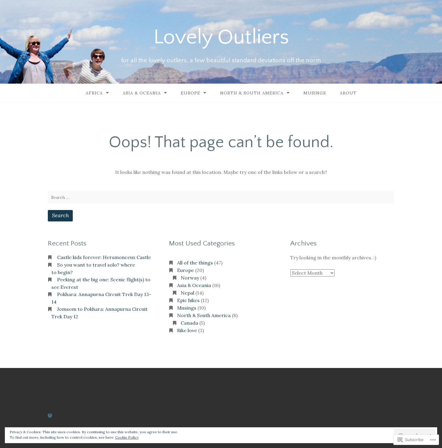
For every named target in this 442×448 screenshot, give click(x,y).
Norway (190, 278)
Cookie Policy (127, 437)
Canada (189, 323)
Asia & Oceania (142, 93)
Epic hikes (188, 300)
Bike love (187, 330)
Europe (190, 93)
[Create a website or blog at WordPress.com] (50, 415)
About (348, 93)
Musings (314, 93)
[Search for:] (221, 197)
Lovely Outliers (221, 37)
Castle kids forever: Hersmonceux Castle (104, 257)
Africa (94, 93)
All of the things (195, 263)
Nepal (187, 293)
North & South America (252, 93)
